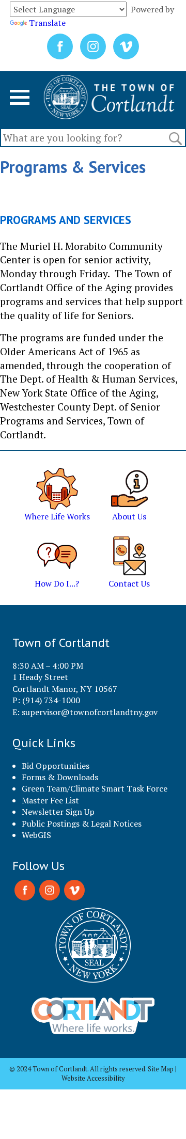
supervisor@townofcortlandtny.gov (90, 712)
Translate (47, 22)
